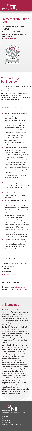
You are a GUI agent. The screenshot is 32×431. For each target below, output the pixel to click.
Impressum (6, 420)
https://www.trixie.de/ (9, 274)
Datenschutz (7, 422)
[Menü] (25, 7)
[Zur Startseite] (13, 7)
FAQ (3, 418)
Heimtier (14, 38)
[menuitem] (26, 7)
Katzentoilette (20, 287)
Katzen (7, 38)
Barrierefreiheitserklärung (12, 425)
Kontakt (5, 416)
